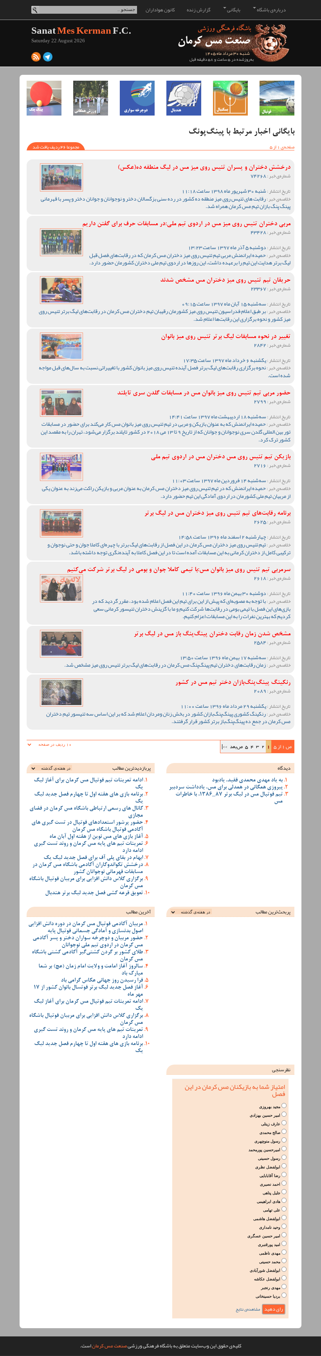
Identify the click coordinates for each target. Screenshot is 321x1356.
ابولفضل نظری (267, 1167)
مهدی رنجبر (270, 1287)
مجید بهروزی (269, 1107)
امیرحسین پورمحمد (264, 1150)
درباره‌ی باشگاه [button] (271, 10)
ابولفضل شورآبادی (265, 1270)
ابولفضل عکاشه (267, 1279)
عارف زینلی (270, 1124)
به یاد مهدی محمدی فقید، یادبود (247, 780)
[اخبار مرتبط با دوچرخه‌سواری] (137, 98)
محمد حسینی (269, 1262)
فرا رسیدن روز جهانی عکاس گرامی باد (102, 981)
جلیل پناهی (271, 1193)
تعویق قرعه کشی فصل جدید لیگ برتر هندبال (94, 893)
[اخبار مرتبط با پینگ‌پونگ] (44, 98)
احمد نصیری (270, 1184)
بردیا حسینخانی (267, 1296)
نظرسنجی (281, 1070)
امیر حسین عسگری (263, 1236)
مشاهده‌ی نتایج (248, 1309)
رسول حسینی (269, 1158)
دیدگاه (284, 768)
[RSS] (36, 59)
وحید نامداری (269, 1227)
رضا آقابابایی (269, 1175)
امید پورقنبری (269, 1244)
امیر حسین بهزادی (265, 1115)
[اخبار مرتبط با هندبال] (183, 98)
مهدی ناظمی (269, 1253)
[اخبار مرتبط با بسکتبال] (230, 98)
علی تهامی (271, 1210)
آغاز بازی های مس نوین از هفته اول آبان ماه (96, 837)
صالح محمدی (269, 1132)
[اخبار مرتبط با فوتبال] (277, 98)
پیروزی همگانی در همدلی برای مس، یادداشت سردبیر (226, 788)
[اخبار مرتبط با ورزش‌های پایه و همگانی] (90, 98)
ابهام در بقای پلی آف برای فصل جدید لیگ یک (93, 858)
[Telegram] (47, 59)
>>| (224, 746)
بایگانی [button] (233, 10)
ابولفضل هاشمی (266, 1219)
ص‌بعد (236, 746)
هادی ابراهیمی (268, 1201)
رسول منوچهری (267, 1141)
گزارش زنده (199, 10)
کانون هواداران (160, 10)
